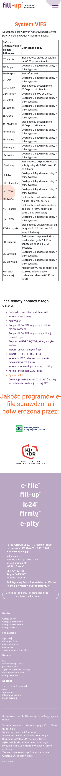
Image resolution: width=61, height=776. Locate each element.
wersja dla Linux (10, 627)
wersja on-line (9, 618)
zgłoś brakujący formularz (15, 650)
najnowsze (7, 647)
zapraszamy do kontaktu (15, 686)
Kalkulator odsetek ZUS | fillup (25, 370)
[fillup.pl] (30, 495)
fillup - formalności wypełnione (19, 5)
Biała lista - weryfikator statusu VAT (28, 312)
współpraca (8, 692)
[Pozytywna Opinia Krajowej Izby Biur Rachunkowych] (30, 454)
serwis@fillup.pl (20, 551)
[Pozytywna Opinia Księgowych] (30, 428)
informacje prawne (12, 695)
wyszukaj (7, 638)
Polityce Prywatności (27, 739)
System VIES (16, 375)
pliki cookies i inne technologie (32, 742)
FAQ (4, 660)
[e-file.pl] (30, 485)
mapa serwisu (9, 698)
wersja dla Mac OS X (12, 624)
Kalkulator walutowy (20, 316)
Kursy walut (15, 320)
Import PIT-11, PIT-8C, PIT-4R (25, 354)
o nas (5, 689)
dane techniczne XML (13, 672)
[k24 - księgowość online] (30, 504)
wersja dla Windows (12, 621)
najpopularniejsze (11, 644)
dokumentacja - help (12, 663)
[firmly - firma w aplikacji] (30, 514)
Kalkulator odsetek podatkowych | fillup (31, 366)
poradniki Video (10, 666)
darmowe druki (10, 641)
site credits (8, 761)
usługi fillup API (10, 675)
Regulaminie (8, 739)
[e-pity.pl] (30, 524)
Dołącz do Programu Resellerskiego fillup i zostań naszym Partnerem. (27, 595)
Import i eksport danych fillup (25, 349)
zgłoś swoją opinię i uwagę (16, 669)
